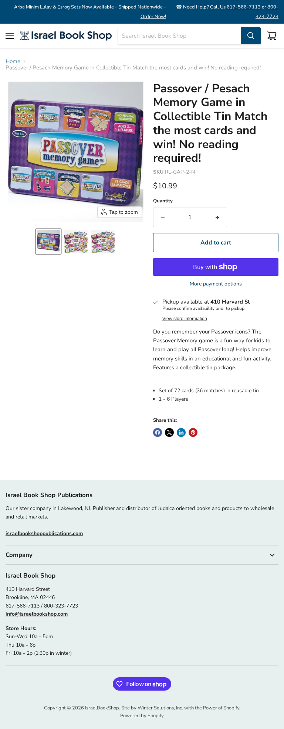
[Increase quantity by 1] (217, 217)
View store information (184, 318)
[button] (48, 241)
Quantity (163, 201)
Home (13, 61)
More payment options (216, 284)
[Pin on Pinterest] (193, 432)
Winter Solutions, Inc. (160, 708)
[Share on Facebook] (157, 432)
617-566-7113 (244, 7)
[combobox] (179, 35)
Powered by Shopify (142, 715)
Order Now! (153, 16)
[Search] (251, 35)
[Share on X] (169, 432)
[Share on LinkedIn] (181, 432)
